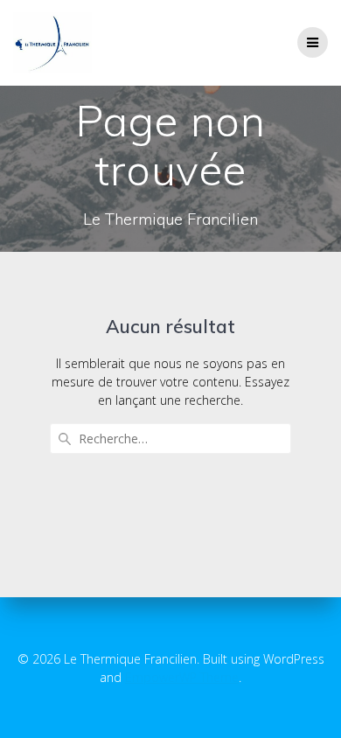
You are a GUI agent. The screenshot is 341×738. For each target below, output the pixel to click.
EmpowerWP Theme (182, 677)
